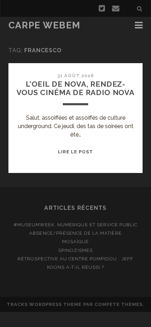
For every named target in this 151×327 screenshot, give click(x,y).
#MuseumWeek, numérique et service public (76, 224)
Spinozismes (75, 250)
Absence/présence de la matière (75, 233)
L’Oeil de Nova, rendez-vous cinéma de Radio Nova (75, 88)
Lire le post (75, 151)
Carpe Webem (44, 25)
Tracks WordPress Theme (44, 304)
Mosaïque (75, 241)
